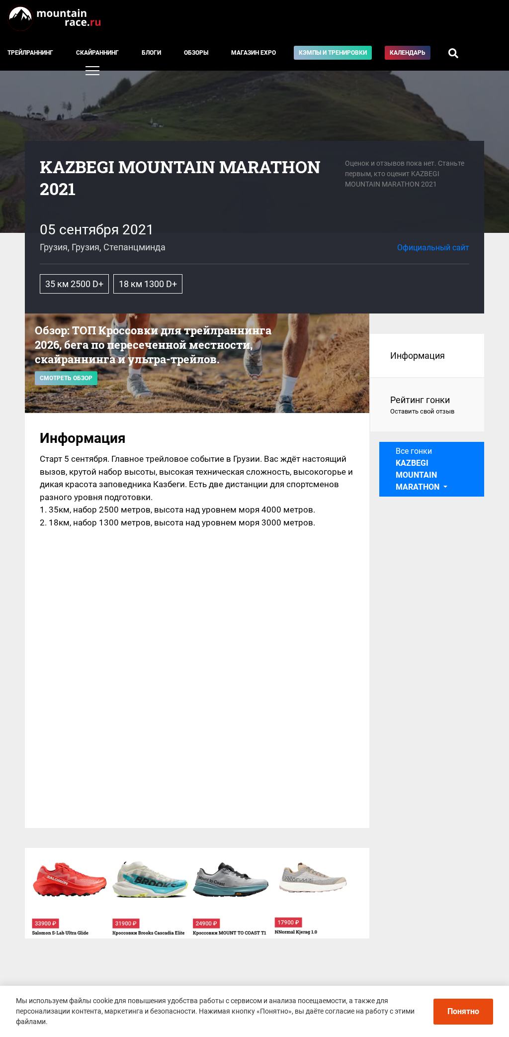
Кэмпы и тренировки (333, 52)
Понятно (463, 1011)
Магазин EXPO (253, 52)
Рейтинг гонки (422, 405)
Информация (417, 355)
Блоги (151, 52)
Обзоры (196, 52)
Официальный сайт (433, 247)
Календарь (407, 52)
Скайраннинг (97, 52)
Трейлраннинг (30, 52)
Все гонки (417, 469)
